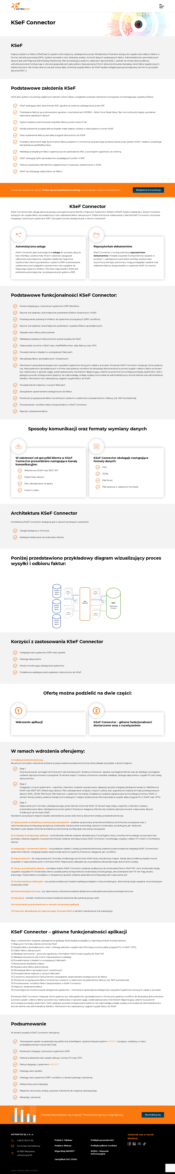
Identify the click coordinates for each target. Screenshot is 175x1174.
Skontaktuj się (153, 1114)
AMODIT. (54, 1064)
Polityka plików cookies (104, 1145)
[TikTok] (144, 1144)
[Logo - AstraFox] (20, 6)
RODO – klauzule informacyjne (100, 1152)
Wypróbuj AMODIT (65, 1151)
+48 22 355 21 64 (25, 1140)
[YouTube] (139, 1144)
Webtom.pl (28, 1171)
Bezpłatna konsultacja (148, 190)
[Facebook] (129, 1144)
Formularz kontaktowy (28, 1146)
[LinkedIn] (134, 1144)
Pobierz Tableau (63, 1140)
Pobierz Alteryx (63, 1145)
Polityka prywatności (102, 1140)
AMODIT (111, 1041)
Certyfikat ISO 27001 (66, 1159)
